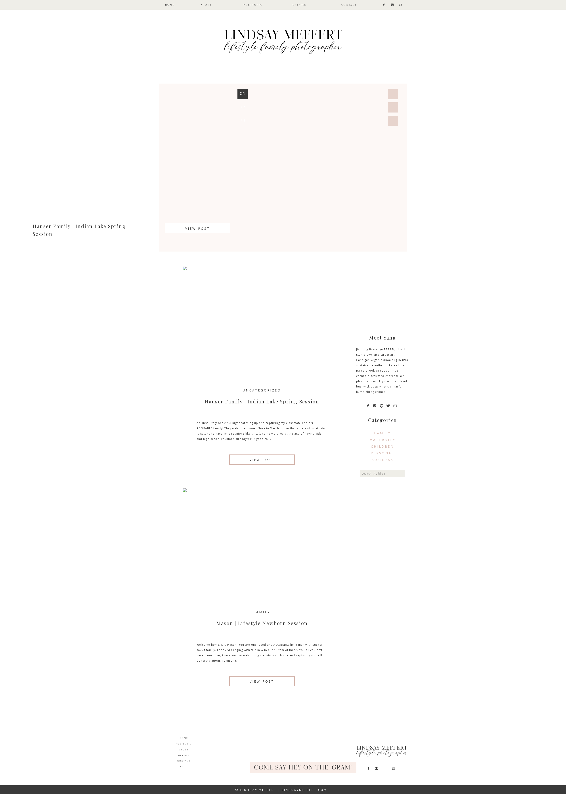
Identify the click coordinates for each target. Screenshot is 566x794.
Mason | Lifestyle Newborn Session (262, 623)
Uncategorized (262, 390)
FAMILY (262, 612)
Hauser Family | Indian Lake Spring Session (262, 401)
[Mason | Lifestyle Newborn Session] (262, 546)
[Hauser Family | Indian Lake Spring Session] (262, 324)
